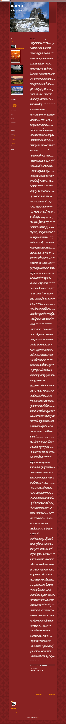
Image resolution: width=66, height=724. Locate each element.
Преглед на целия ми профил (20, 48)
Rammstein (13, 143)
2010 (12, 100)
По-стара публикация (52, 694)
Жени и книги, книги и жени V (16, 709)
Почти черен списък (14, 107)
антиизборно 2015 (19, 702)
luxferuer (17, 5)
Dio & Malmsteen (14, 119)
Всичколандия (14, 708)
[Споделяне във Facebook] (45, 665)
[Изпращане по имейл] (42, 665)
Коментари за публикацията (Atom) (39, 695)
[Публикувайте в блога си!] (43, 665)
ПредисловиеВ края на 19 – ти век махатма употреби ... (15, 104)
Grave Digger (13, 111)
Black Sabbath (14, 135)
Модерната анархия (15, 712)
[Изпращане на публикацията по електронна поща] (40, 665)
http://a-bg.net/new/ (14, 41)
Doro (12, 123)
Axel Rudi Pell (13, 131)
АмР (12, 701)
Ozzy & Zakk (13, 139)
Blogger (38, 717)
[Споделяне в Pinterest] (46, 665)
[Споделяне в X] (44, 665)
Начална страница (39, 694)
